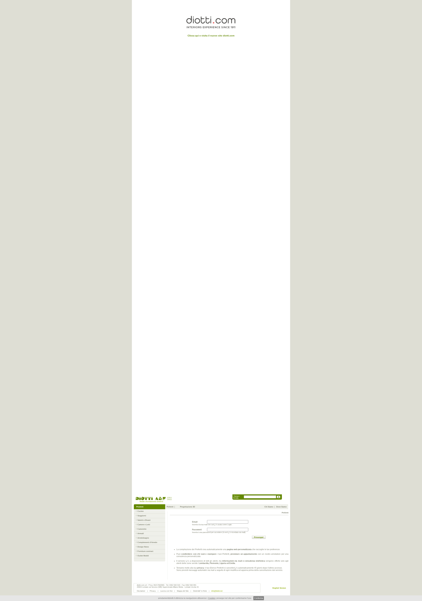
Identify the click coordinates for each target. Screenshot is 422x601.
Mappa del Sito (183, 591)
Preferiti (170, 507)
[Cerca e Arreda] (278, 497)
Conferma (258, 598)
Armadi (140, 533)
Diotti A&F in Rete (200, 591)
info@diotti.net (217, 591)
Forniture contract (145, 551)
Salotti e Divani (144, 520)
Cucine (140, 511)
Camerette (141, 529)
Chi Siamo (268, 507)
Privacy (153, 591)
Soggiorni (141, 516)
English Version (279, 588)
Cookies (211, 598)
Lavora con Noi (166, 591)
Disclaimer (141, 591)
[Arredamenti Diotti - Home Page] (153, 499)
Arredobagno (143, 538)
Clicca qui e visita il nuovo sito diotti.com (211, 35)
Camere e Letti (143, 525)
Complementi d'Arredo (147, 542)
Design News (143, 547)
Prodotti (139, 507)
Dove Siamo (281, 507)
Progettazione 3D (187, 507)
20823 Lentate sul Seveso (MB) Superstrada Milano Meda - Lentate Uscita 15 (168, 587)
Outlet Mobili (143, 556)
